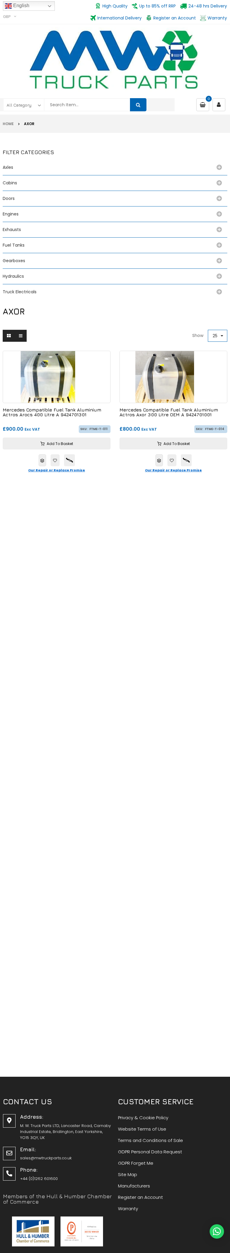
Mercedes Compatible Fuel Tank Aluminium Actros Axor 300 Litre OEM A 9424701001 (168, 412)
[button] (217, 1231)
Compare (42, 460)
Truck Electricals (20, 292)
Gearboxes (14, 261)
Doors (9, 198)
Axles (9, 167)
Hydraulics (14, 276)
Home (8, 123)
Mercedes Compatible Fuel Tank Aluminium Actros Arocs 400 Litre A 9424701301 (52, 412)
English (20, 5)
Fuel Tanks (14, 245)
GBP (7, 16)
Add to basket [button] (60, 443)
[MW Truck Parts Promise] (69, 460)
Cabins (10, 183)
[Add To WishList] (55, 460)
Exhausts (12, 230)
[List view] (21, 336)
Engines (11, 214)
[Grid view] (9, 336)
